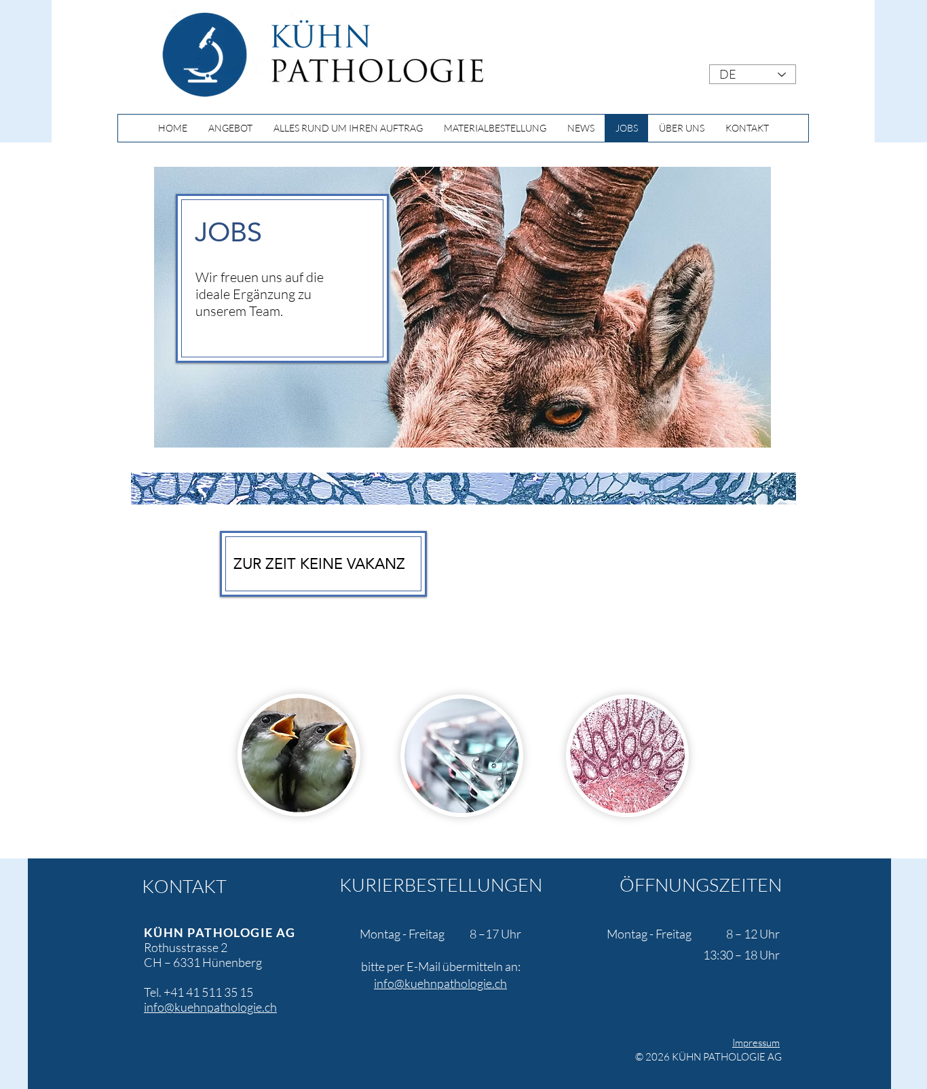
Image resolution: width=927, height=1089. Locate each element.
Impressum (756, 1042)
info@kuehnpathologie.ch (210, 1006)
